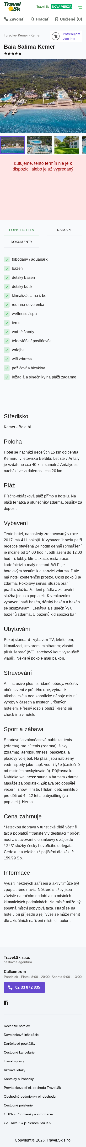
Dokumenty (21, 242)
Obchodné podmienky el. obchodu (30, 1096)
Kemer (23, 35)
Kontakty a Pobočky (19, 1079)
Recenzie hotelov (17, 1026)
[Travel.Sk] (15, 6)
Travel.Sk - (54, 6)
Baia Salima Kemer (29, 46)
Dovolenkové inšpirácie (21, 1035)
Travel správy (14, 1061)
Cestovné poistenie (18, 1105)
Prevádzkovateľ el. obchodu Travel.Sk (32, 1088)
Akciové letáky (14, 1070)
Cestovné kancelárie (19, 1052)
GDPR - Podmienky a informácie (28, 1114)
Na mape (64, 230)
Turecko (10, 35)
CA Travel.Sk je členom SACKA (27, 1123)
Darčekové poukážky (19, 1043)
